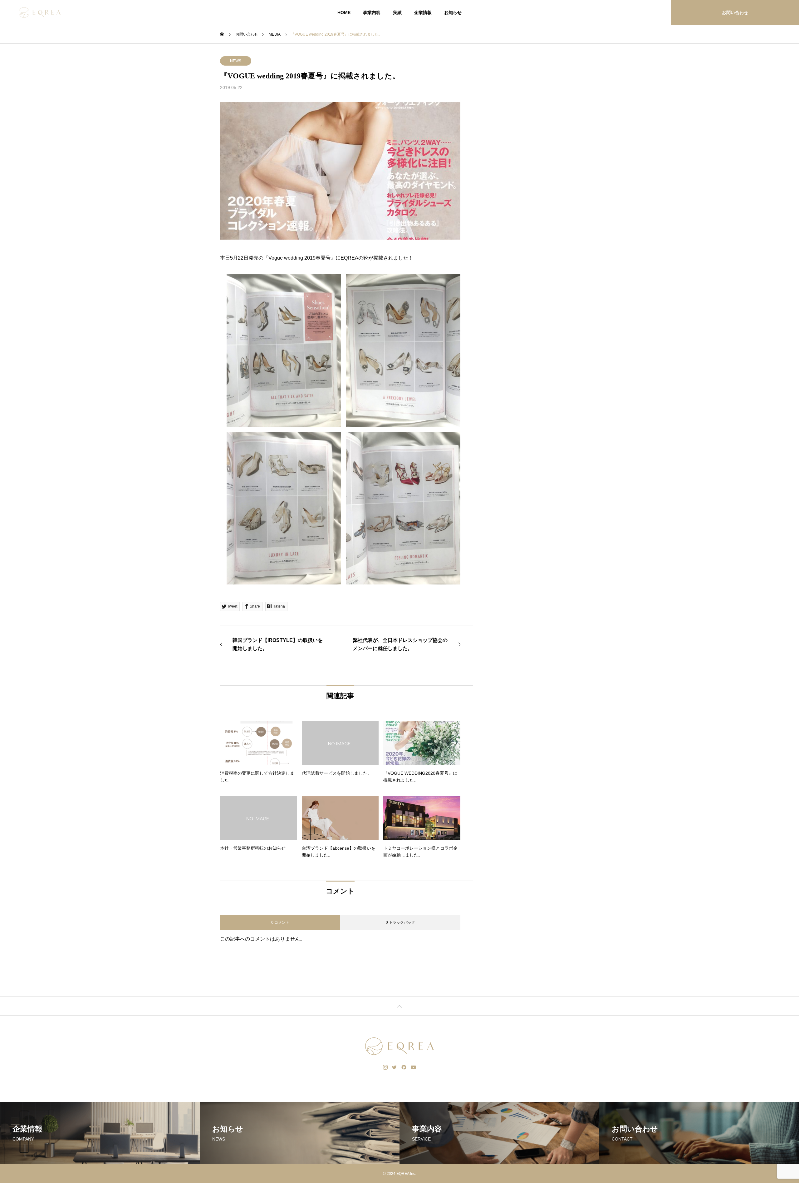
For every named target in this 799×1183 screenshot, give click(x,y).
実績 (397, 12)
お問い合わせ (735, 12)
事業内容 (371, 12)
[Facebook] (403, 1067)
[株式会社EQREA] (39, 12)
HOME (343, 12)
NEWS (235, 61)
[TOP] (399, 1005)
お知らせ (453, 12)
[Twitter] (394, 1067)
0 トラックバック (400, 922)
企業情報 (423, 12)
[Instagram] (385, 1067)
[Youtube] (413, 1067)
